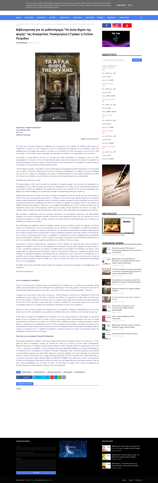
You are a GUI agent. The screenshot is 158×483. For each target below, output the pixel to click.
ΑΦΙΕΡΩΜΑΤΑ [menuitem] (77, 17)
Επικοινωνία (138, 480)
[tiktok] (137, 25)
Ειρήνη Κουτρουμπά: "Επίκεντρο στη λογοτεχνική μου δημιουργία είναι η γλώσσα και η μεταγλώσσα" (126, 250)
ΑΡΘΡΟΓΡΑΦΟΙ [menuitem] (124, 17)
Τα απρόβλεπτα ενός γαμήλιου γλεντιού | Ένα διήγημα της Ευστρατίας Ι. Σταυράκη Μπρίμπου (126, 281)
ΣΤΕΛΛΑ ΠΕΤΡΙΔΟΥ (30, 24)
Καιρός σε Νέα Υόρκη (109, 99)
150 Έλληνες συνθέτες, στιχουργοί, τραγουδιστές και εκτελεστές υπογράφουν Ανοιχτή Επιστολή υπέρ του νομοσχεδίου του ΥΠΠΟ (127, 271)
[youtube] (127, 25)
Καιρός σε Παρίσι (107, 84)
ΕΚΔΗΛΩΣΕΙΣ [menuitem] (41, 17)
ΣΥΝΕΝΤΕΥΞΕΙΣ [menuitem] (64, 17)
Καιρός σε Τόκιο (107, 115)
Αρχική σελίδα (20, 24)
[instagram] (116, 25)
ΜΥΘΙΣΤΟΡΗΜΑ (68, 372)
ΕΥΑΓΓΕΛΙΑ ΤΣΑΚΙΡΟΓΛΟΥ (54, 372)
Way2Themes (31, 480)
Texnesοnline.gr (21, 43)
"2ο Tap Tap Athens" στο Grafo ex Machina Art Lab (126, 298)
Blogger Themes (48, 480)
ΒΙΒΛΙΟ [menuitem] (18, 17)
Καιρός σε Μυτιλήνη (108, 146)
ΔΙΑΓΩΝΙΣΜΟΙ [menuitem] (90, 17)
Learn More (121, 5)
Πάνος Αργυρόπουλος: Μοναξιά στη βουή (124, 333)
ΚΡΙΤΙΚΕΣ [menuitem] (53, 17)
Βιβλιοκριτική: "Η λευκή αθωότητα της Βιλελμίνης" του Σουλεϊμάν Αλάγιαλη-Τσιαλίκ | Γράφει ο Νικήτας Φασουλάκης (126, 261)
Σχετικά (131, 480)
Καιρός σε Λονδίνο (108, 68)
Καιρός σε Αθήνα (107, 131)
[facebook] (106, 25)
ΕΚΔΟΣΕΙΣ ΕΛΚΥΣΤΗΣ (39, 372)
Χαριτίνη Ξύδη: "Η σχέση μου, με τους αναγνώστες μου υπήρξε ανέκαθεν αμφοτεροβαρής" (123, 308)
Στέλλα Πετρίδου (93, 139)
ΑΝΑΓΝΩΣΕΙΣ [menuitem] (111, 17)
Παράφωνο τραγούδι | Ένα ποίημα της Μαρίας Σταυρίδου (126, 290)
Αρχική (124, 480)
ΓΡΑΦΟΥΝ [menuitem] (100, 17)
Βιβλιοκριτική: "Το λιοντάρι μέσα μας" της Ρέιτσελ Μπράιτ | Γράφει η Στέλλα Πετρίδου (125, 464)
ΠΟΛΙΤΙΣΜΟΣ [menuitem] (29, 17)
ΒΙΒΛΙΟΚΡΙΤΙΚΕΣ (26, 372)
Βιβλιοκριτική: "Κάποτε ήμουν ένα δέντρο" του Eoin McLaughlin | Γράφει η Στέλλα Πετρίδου (126, 447)
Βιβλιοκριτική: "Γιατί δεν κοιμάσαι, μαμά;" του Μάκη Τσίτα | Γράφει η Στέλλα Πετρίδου (125, 456)
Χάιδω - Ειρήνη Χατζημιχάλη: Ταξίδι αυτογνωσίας (123, 317)
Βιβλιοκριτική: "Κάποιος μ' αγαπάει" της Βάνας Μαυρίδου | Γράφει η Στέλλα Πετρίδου (126, 326)
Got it (130, 5)
